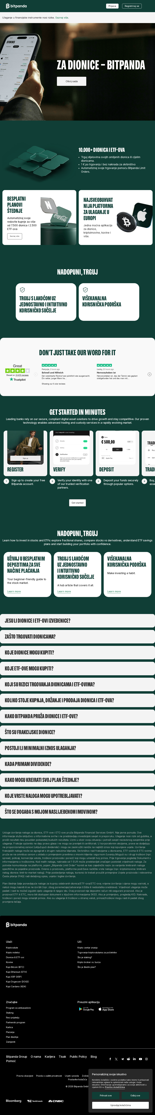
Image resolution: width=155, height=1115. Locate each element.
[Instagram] (146, 1059)
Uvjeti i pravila (72, 1076)
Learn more (14, 591)
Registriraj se (132, 6)
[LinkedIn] (134, 1059)
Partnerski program (15, 1022)
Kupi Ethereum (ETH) (16, 972)
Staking (9, 1012)
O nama (36, 1056)
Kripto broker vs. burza (89, 962)
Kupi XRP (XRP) (14, 976)
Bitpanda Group (16, 1056)
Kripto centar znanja (87, 947)
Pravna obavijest (24, 1076)
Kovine (9, 962)
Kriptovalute (12, 947)
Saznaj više (61, 17)
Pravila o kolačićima (115, 1087)
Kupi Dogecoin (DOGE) (17, 981)
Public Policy (78, 1056)
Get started (77, 502)
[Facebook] (110, 1059)
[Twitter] (116, 1059)
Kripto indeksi (13, 952)
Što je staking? (85, 957)
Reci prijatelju (12, 1017)
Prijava (112, 6)
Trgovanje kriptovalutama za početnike (97, 952)
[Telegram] (122, 1059)
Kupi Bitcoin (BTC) (15, 967)
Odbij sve (135, 1095)
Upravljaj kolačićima (120, 1105)
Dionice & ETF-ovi (15, 957)
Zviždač (86, 1076)
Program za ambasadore (18, 1008)
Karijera (50, 1056)
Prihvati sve (106, 1095)
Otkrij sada (72, 81)
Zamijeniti (10, 1042)
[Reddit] (128, 1059)
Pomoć (11, 1061)
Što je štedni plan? (87, 967)
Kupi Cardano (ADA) (16, 986)
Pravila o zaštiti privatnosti (49, 1076)
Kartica (9, 1027)
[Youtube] (140, 1059)
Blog (94, 1056)
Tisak (62, 1056)
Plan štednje (12, 1037)
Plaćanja (10, 1032)
